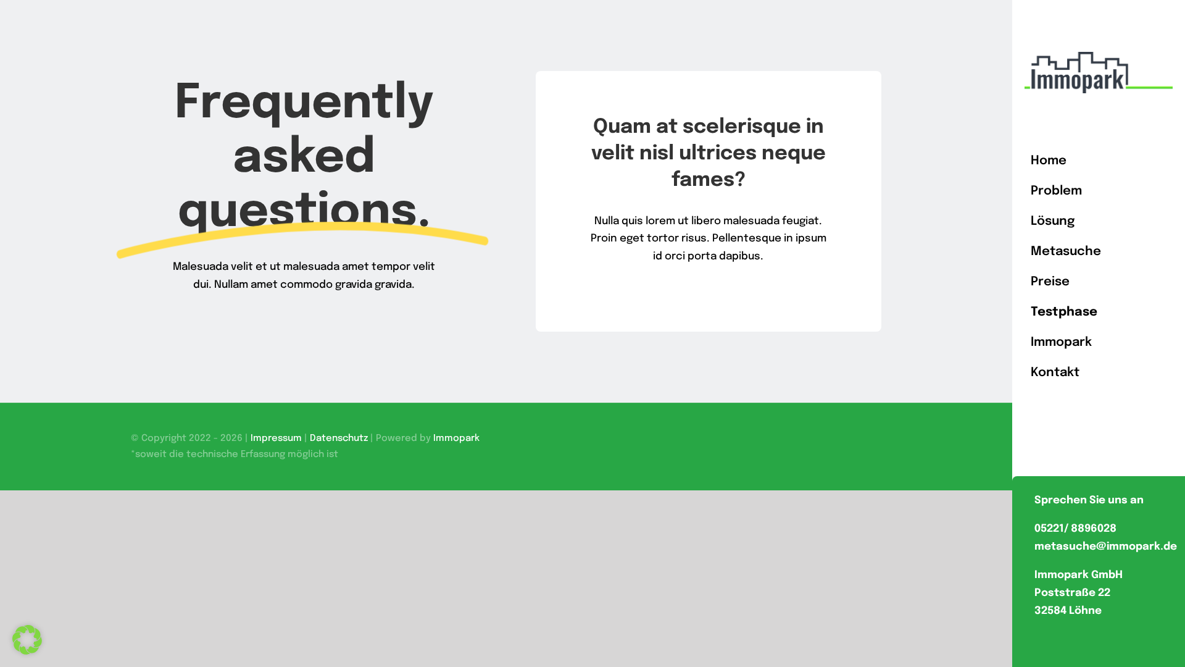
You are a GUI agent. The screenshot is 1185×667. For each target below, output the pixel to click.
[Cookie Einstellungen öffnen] (27, 652)
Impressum (276, 438)
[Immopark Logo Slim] (1098, 57)
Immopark (456, 438)
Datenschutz (339, 438)
